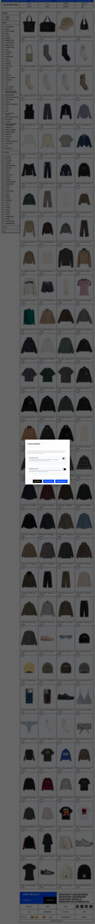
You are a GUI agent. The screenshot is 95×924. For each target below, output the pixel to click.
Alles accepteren (48, 481)
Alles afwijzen (37, 481)
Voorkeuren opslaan (61, 481)
